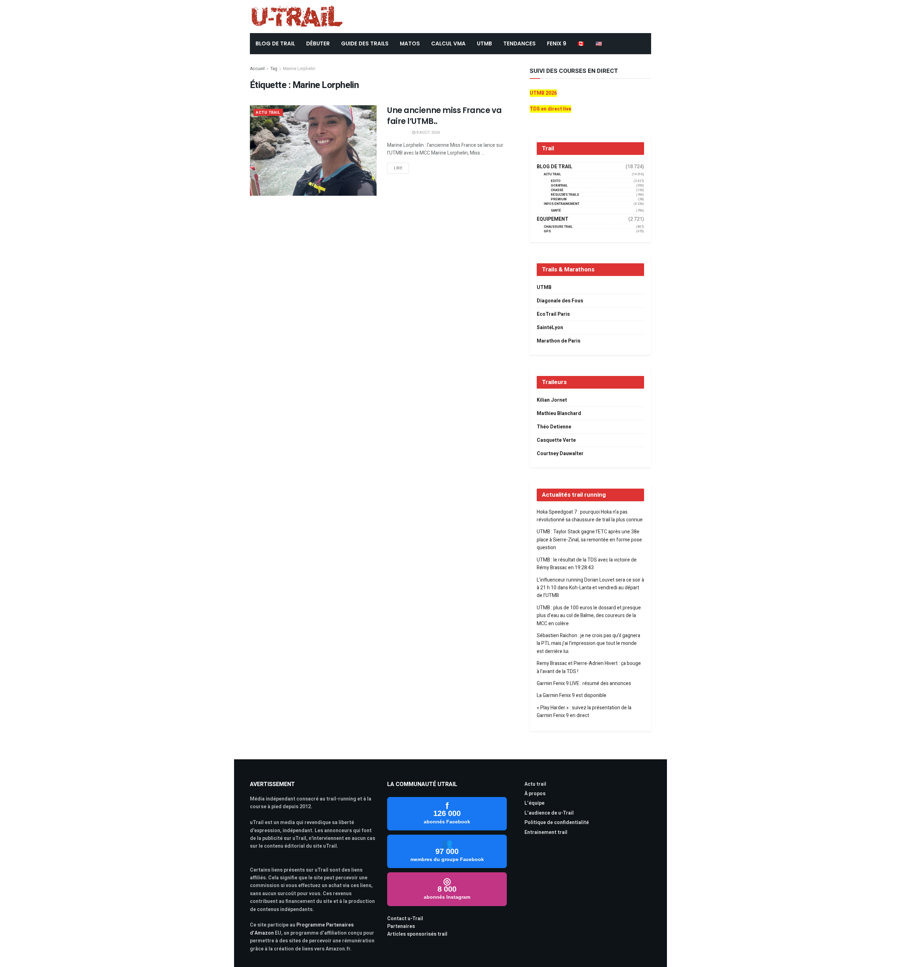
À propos (535, 793)
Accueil (257, 68)
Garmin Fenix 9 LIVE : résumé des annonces (584, 683)
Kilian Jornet (552, 400)
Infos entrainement (561, 204)
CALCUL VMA (448, 43)
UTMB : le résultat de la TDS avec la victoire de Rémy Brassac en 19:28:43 (587, 563)
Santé (556, 210)
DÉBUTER (318, 43)
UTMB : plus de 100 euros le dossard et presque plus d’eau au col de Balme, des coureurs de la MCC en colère (589, 615)
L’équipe (534, 803)
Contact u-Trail (405, 918)
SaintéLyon (550, 327)
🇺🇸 (599, 43)
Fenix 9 (556, 43)
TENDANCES (519, 43)
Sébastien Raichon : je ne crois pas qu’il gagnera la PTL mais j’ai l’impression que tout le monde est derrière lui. (588, 643)
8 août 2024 (427, 133)
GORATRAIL (559, 185)
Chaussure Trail (558, 226)
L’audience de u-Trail (549, 813)
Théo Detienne (554, 427)
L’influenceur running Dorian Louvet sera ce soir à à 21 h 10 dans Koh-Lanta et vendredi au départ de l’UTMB (590, 587)
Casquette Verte (556, 440)
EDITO (556, 181)
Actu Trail (268, 112)
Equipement (552, 219)
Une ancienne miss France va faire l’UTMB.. (444, 116)
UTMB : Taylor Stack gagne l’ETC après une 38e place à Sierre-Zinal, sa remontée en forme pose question (589, 539)
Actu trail (535, 784)
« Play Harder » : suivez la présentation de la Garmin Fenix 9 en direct (584, 711)
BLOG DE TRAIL (275, 43)
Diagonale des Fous (560, 300)
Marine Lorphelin (299, 68)
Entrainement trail (545, 832)
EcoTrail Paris (553, 314)
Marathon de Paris (558, 341)
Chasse (557, 190)
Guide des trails (365, 43)
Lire (398, 168)
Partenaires (401, 926)
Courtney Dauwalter (560, 453)
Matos (410, 43)
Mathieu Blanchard (559, 413)
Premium (559, 199)
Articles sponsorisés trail (417, 934)
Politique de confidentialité (556, 822)
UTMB (484, 43)
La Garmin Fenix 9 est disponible (571, 695)
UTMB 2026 (543, 93)
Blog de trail (554, 166)
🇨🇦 (581, 43)
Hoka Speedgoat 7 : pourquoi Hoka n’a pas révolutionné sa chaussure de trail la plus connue (590, 515)
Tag (273, 68)
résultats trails (565, 194)
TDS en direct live (550, 109)
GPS (547, 231)
